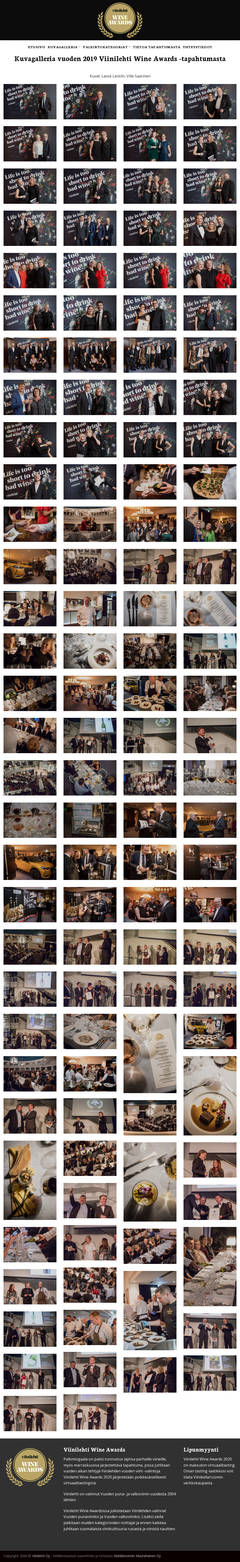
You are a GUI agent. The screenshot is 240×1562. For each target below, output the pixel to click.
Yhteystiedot (197, 46)
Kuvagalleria (63, 46)
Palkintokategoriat (105, 46)
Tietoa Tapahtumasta (156, 46)
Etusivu (36, 46)
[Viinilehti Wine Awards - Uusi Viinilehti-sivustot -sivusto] (120, 20)
